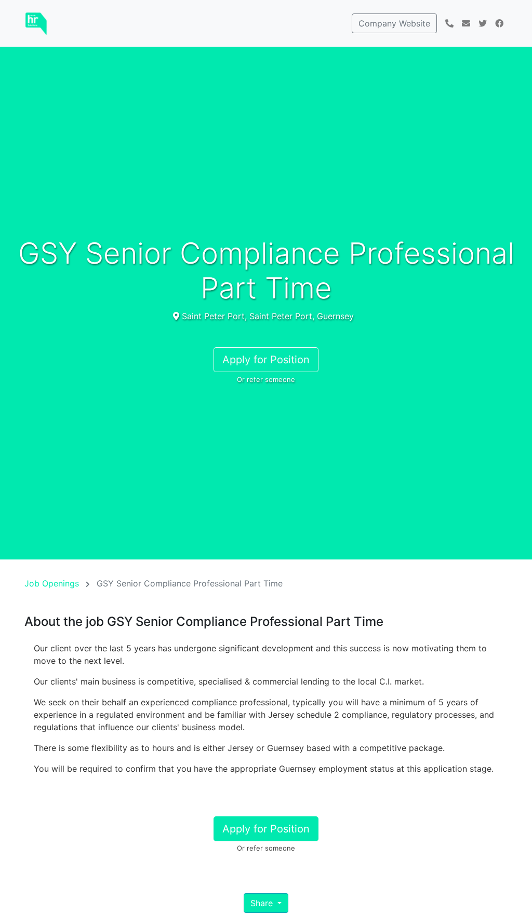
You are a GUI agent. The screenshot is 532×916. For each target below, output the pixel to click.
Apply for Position (266, 359)
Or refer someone (266, 379)
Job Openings (51, 583)
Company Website (394, 23)
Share (262, 903)
